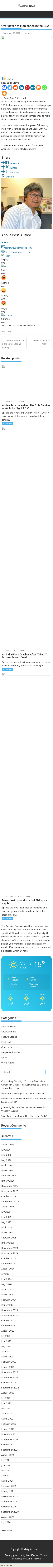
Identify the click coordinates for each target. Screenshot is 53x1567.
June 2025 (6, 1216)
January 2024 (8, 1304)
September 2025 (10, 1201)
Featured (6, 1041)
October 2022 (8, 1382)
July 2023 (6, 1335)
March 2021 (7, 1480)
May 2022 (6, 1408)
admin (27, 33)
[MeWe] (32, 87)
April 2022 (6, 1413)
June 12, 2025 (9, 650)
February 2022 (8, 1423)
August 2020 (7, 1516)
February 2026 (8, 1175)
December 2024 (9, 1247)
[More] (4, 93)
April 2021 (6, 1475)
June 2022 (6, 1403)
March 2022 (7, 1418)
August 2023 (7, 1330)
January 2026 (8, 1180)
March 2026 (7, 1170)
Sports (4, 1057)
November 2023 (9, 1315)
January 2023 (8, 1366)
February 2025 (8, 1237)
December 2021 (9, 1434)
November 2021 (9, 1439)
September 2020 (10, 1511)
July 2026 (6, 1149)
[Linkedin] (21, 87)
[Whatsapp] (44, 87)
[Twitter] (10, 87)
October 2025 (8, 1196)
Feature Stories (9, 1036)
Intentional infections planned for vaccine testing (13, 344)
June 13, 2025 (9, 401)
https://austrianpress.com (18, 252)
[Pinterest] (27, 87)
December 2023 (9, 1310)
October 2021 (8, 1444)
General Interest (9, 1047)
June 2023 (6, 1341)
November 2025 (9, 1191)
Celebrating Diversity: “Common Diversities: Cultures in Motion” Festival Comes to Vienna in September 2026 (25, 1085)
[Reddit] (15, 87)
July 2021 (6, 1460)
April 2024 (6, 1289)
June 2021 (6, 1465)
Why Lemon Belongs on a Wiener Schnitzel (22, 1093)
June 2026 (6, 1154)
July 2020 (6, 1522)
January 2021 (8, 1491)
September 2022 (10, 1387)
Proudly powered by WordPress (21, 1555)
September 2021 (10, 1449)
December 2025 (9, 1185)
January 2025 (8, 1242)
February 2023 (8, 1361)
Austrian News (8, 1026)
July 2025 (6, 1211)
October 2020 (8, 1506)
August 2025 (7, 1206)
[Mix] (38, 87)
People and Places (10, 1052)
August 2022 (7, 1392)
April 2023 (6, 1351)
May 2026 (6, 1160)
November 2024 (9, 1253)
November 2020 (9, 1501)
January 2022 (8, 1428)
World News (7, 331)
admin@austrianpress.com (18, 247)
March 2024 (7, 1294)
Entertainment (8, 1031)
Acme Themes (33, 1558)
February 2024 (8, 1299)
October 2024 (8, 1258)
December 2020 (9, 1496)
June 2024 (6, 1278)
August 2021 (7, 1454)
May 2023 (6, 1346)
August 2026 (7, 1144)
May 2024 (6, 1284)
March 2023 (7, 1356)
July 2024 (6, 1273)
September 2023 (10, 1325)
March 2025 (7, 1232)
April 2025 (6, 1227)
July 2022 (6, 1397)
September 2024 (10, 1263)
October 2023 (8, 1320)
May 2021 (6, 1470)
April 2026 (6, 1165)
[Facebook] (4, 87)
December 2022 (9, 1372)
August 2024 (7, 1268)
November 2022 (9, 1377)
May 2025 (6, 1222)
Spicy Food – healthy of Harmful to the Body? (24, 1115)
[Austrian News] (4, 13)
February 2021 (8, 1485)
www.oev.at (7, 1529)
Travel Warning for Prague (42, 342)
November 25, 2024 (12, 896)
